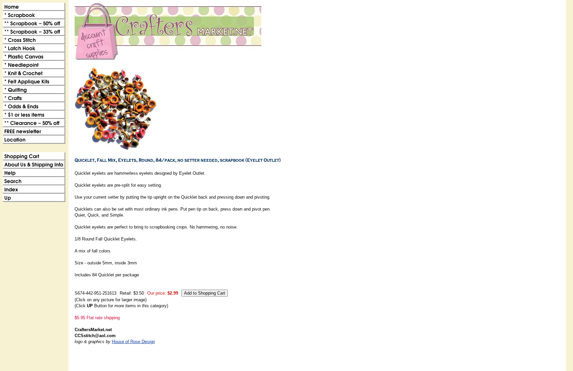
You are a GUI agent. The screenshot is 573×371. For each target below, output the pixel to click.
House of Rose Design (133, 341)
